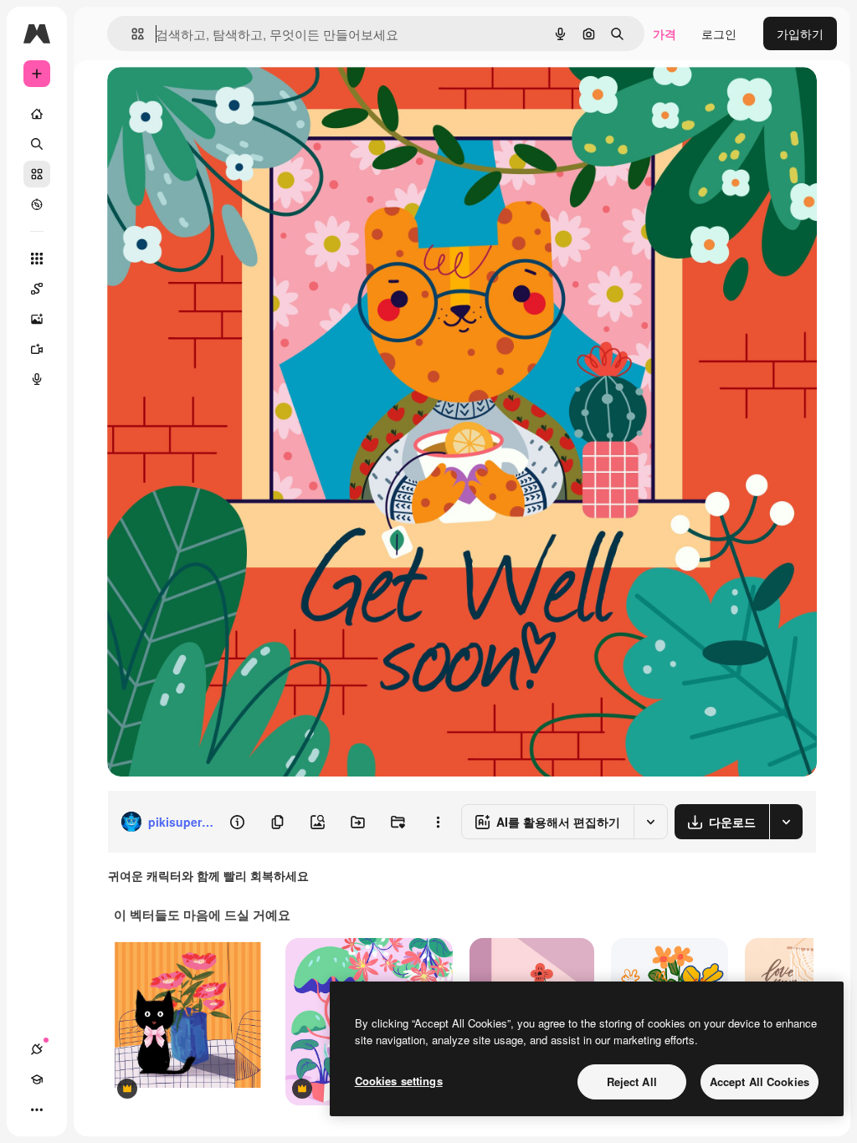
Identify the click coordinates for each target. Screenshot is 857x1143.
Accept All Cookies (759, 1081)
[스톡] (36, 174)
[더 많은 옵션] (437, 821)
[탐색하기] (36, 204)
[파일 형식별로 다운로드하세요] (786, 821)
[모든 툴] (36, 258)
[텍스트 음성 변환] (36, 379)
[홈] (36, 113)
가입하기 (800, 33)
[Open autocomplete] (131, 34)
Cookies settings (399, 1081)
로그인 (718, 33)
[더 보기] (36, 1109)
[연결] (36, 1049)
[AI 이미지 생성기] (36, 318)
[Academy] (36, 1079)
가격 (664, 33)
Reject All (632, 1081)
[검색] (36, 144)
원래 (203, 98)
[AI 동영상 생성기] (36, 349)
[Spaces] (36, 288)
